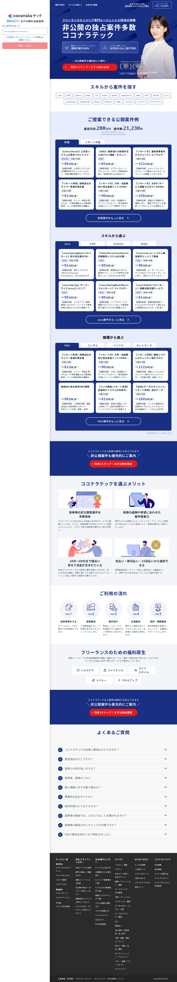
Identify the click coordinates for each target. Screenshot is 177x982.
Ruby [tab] (144, 243)
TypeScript (85, 101)
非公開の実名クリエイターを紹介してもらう (83, 890)
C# (96, 95)
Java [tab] (67, 243)
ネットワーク (155, 101)
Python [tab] (118, 243)
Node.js (108, 101)
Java (60, 95)
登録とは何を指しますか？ (80, 768)
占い (117, 921)
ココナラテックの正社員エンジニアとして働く (137, 5)
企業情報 (61, 979)
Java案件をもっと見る (110, 319)
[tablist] (80, 142)
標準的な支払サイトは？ (79, 796)
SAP (146, 95)
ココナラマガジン (161, 878)
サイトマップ (120, 969)
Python (78, 95)
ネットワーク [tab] (144, 345)
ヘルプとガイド (101, 915)
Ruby (88, 95)
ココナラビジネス (63, 875)
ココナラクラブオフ (142, 882)
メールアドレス (9, 26)
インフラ (141, 101)
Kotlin (114, 95)
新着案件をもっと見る (111, 218)
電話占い (118, 926)
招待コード (139, 887)
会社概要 (157, 865)
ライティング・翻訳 (123, 901)
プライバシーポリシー (24, 37)
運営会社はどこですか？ (79, 759)
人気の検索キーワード (115, 979)
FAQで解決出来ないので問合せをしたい (88, 834)
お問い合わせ (140, 878)
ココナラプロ (61, 884)
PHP (68, 95)
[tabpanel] (113, 186)
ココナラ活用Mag (161, 873)
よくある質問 (140, 865)
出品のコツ (99, 919)
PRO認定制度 (100, 924)
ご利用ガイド (140, 869)
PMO (118, 101)
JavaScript (71, 101)
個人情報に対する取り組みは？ (83, 787)
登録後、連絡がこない (78, 778)
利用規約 (10, 37)
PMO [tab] (67, 345)
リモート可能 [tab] (93, 142)
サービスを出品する (103, 867)
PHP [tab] (93, 243)
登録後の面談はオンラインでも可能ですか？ (91, 825)
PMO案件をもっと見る (110, 421)
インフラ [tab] (118, 345)
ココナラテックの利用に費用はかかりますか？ (92, 749)
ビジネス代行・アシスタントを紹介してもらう (83, 909)
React (97, 101)
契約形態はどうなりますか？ (81, 806)
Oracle (156, 95)
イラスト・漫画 (121, 865)
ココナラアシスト (63, 897)
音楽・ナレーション (123, 897)
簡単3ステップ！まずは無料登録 (113, 464)
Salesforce (127, 95)
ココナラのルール (142, 873)
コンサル (129, 101)
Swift (104, 95)
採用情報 (157, 869)
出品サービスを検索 (83, 867)
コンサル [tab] (93, 345)
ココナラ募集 (61, 880)
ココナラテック (62, 893)
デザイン (118, 869)
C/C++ (166, 95)
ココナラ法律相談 (63, 906)
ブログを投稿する (102, 911)
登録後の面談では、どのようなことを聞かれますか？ (96, 815)
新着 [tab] (67, 142)
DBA (138, 95)
